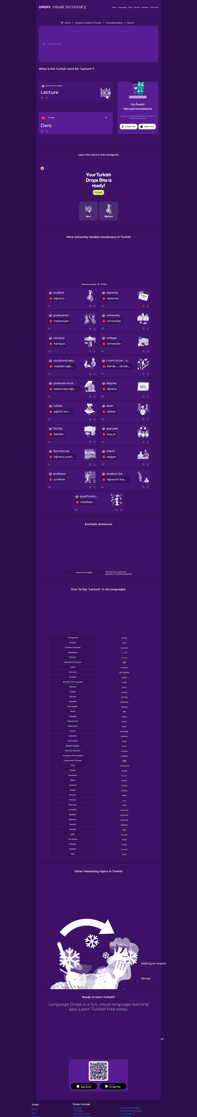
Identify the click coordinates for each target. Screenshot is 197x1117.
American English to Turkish (88, 23)
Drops (114, 7)
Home (67, 23)
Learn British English (81, 1114)
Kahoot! (137, 7)
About (34, 1109)
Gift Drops (154, 7)
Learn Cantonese (127, 1114)
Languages (122, 7)
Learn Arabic (78, 1111)
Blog (130, 7)
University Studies (114, 23)
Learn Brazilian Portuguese (131, 1111)
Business (145, 7)
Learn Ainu (77, 1108)
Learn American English (130, 1108)
